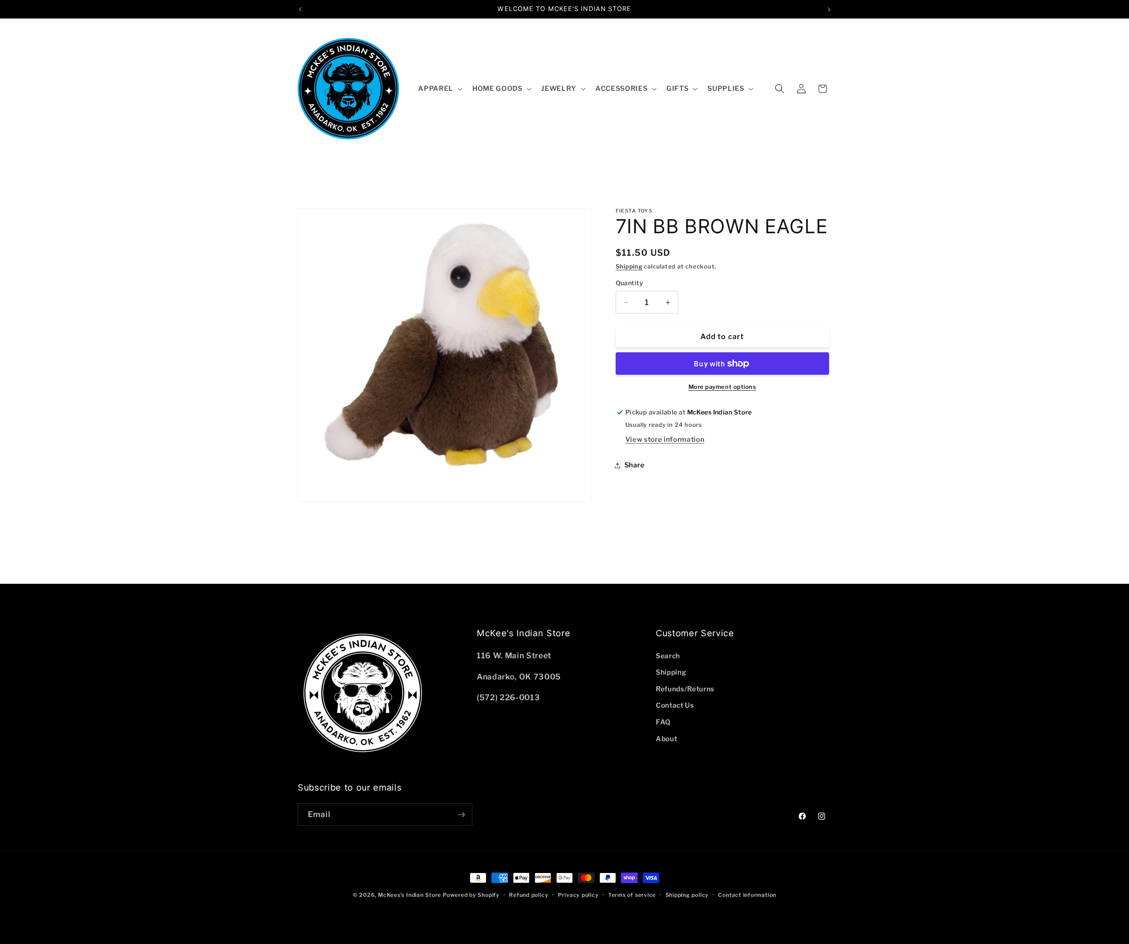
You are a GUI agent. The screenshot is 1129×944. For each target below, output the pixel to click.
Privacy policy (578, 895)
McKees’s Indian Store (410, 895)
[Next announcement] (829, 9)
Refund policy (528, 895)
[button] (439, 88)
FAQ (663, 722)
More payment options (722, 386)
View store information (665, 439)
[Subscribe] (461, 814)
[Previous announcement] (300, 9)
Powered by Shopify (471, 895)
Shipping (629, 266)
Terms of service (632, 895)
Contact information (747, 895)
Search (668, 656)
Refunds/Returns (685, 689)
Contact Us (675, 705)
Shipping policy (687, 895)
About (666, 739)
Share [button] (634, 465)
